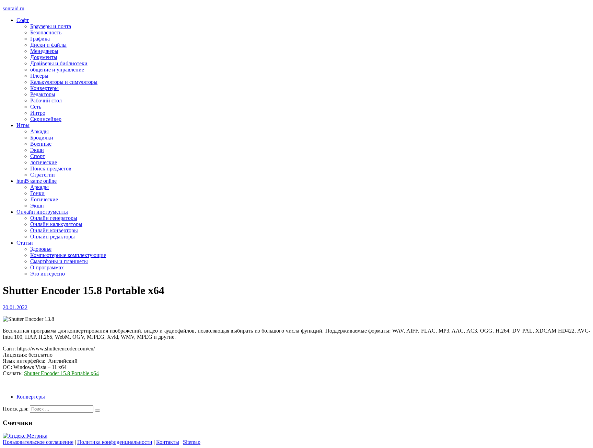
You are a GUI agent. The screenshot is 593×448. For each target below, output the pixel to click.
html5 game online (36, 181)
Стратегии (42, 175)
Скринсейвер (45, 119)
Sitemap (191, 442)
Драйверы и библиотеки (59, 63)
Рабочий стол (46, 100)
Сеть (35, 107)
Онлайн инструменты (42, 212)
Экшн (37, 150)
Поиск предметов (50, 168)
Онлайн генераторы (53, 218)
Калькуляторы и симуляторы (63, 82)
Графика (40, 39)
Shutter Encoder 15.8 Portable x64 (61, 373)
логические (43, 162)
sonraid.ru (13, 8)
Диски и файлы (48, 45)
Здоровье (40, 249)
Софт (22, 20)
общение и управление (57, 69)
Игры (23, 125)
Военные (40, 144)
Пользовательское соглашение (38, 442)
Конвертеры (44, 88)
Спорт (37, 156)
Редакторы (42, 94)
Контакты (167, 442)
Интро (37, 113)
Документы (43, 57)
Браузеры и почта (50, 26)
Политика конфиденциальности (114, 442)
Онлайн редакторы (52, 236)
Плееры (39, 76)
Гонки (37, 193)
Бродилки (41, 138)
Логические (44, 199)
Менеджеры (44, 51)
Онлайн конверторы (54, 230)
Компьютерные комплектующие (68, 255)
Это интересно (47, 274)
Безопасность (45, 32)
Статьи (24, 243)
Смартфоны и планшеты (59, 261)
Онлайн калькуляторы (56, 224)
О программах (47, 267)
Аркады (39, 131)
